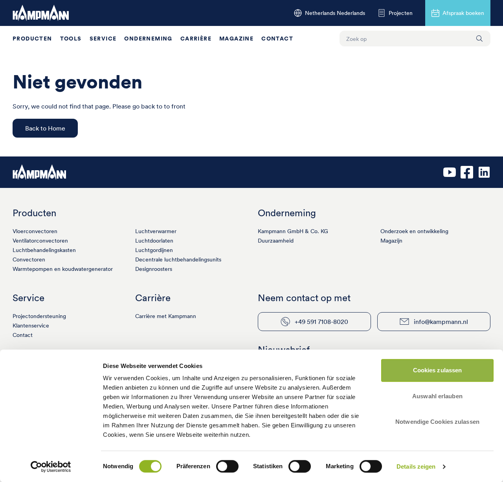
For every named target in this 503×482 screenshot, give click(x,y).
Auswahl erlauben (437, 396)
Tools (71, 38)
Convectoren (29, 259)
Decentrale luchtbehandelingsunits (178, 259)
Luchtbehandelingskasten (44, 250)
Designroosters (153, 268)
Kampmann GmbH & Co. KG (293, 231)
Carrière (195, 38)
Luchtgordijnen (154, 250)
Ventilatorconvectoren (40, 240)
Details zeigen (416, 466)
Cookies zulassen (437, 370)
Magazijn (391, 240)
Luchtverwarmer (155, 231)
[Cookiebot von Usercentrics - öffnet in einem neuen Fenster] (51, 467)
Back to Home (45, 128)
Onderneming (148, 38)
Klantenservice (31, 325)
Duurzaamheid (276, 240)
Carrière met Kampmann (165, 316)
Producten (32, 38)
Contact (277, 38)
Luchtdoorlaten (154, 240)
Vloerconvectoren (35, 231)
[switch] (227, 466)
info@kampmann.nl (441, 322)
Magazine (236, 38)
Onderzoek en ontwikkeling (414, 231)
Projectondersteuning (39, 316)
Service (103, 38)
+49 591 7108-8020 (321, 322)
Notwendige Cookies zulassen (437, 421)
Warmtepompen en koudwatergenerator (63, 268)
